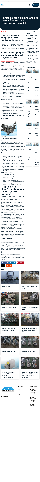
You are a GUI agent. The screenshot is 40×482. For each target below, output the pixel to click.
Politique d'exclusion (32, 405)
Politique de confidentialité (33, 390)
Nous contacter (21, 392)
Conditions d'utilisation (32, 401)
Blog (5, 31)
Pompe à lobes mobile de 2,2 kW (29, 133)
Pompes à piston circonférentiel (7, 61)
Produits (20, 394)
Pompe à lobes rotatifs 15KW (36, 132)
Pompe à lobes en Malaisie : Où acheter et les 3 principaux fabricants (29, 330)
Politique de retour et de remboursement (33, 393)
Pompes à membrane (7, 286)
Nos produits (30, 67)
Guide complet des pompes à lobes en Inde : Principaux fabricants (9, 330)
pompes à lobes (9, 140)
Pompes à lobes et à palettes (9, 307)
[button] (30, 5)
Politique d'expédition (33, 398)
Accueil (2, 31)
